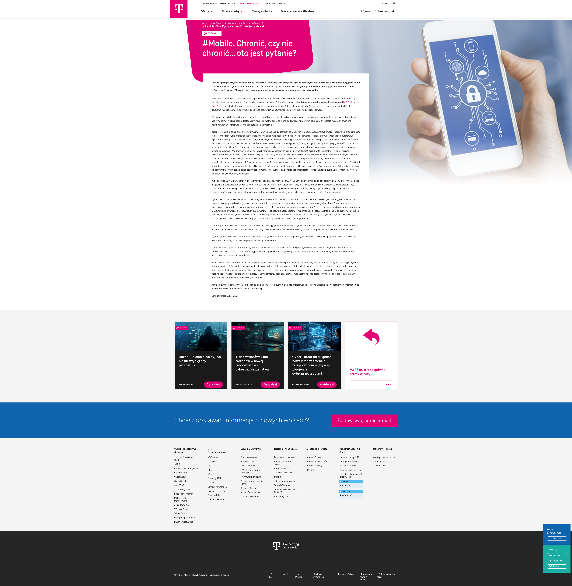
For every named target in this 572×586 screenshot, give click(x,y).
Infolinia (277, 477)
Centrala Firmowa (282, 485)
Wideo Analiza (180, 513)
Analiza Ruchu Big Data (350, 470)
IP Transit (311, 470)
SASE (211, 470)
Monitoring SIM (281, 496)
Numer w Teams (281, 468)
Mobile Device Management (181, 499)
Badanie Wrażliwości (183, 522)
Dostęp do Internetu (317, 449)
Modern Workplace (382, 449)
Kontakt (385, 3)
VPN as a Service (182, 509)
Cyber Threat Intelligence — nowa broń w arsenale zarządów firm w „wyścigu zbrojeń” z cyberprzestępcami (314, 365)
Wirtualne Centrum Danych (251, 471)
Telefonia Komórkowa (284, 457)
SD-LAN (212, 466)
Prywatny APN (214, 478)
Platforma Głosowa (283, 473)
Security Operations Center (183, 458)
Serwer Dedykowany (250, 492)
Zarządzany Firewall (183, 490)
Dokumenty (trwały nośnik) (366, 577)
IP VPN (210, 483)
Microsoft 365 (379, 461)
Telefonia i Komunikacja (285, 449)
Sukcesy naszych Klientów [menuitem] (297, 11)
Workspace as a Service (384, 457)
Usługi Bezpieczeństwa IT (186, 518)
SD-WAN (213, 461)
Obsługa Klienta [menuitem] (261, 11)
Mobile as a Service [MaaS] (283, 463)
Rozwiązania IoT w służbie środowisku (352, 475)
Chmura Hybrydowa (251, 477)
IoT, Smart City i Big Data (350, 450)
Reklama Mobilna (348, 466)
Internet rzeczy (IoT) (349, 457)
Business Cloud (248, 461)
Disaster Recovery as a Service (251, 482)
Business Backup (249, 488)
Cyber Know (180, 477)
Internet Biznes (314, 457)
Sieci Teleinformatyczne (217, 450)
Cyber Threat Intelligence (186, 468)
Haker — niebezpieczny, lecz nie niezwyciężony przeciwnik (200, 361)
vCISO (177, 464)
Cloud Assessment (249, 457)
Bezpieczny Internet (183, 494)
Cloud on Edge (214, 495)
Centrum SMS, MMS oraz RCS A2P (285, 491)
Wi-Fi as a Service (215, 499)
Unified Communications (285, 481)
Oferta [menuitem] (205, 11)
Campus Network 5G (217, 487)
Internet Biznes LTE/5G (317, 461)
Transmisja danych (216, 491)
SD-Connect (213, 457)
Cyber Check (180, 481)
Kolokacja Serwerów (250, 496)
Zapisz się (557, 538)
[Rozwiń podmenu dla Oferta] (211, 12)
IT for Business (380, 466)
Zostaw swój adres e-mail (364, 420)
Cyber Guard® (180, 473)
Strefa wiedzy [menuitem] (231, 11)
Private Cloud (248, 466)
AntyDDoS (179, 485)
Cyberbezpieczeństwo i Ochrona (185, 450)
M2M (209, 474)
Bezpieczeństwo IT (187, 384)
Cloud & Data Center (251, 449)
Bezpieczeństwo (346, 574)
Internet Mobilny (314, 466)
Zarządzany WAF (182, 505)
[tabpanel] (200, 355)
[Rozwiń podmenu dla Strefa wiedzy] (241, 12)
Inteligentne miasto (349, 461)
